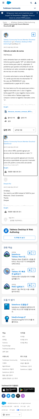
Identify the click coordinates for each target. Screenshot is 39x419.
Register (25, 15)
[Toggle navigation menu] (35, 8)
